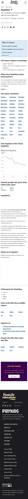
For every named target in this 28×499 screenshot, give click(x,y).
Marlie (20, 134)
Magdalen (21, 97)
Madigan (3, 114)
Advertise (7, 434)
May (19, 128)
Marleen (12, 114)
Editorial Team (9, 431)
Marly (11, 134)
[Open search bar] (25, 2)
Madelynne (4, 107)
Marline (3, 117)
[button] (11, 9)
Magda (12, 121)
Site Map (7, 441)
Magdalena (4, 100)
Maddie (12, 124)
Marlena (20, 114)
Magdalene (13, 97)
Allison (12, 312)
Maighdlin (12, 117)
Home (2, 7)
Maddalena (4, 134)
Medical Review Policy (10, 462)
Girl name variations (7, 52)
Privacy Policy (8, 449)
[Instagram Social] (10, 406)
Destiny (20, 312)
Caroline (12, 347)
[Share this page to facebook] (2, 27)
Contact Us (8, 437)
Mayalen (20, 100)
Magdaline (21, 131)
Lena (2, 131)
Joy (2, 315)
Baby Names (9, 7)
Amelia (3, 347)
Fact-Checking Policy (10, 455)
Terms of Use (8, 472)
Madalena (21, 107)
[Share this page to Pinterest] (5, 27)
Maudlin (20, 117)
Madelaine (13, 107)
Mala (2, 128)
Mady (20, 121)
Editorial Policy (8, 452)
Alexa (2, 312)
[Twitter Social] (7, 406)
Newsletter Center (10, 424)
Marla (2, 138)
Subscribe (13, 376)
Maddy (3, 124)
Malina (3, 121)
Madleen (12, 104)
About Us (7, 427)
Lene (11, 131)
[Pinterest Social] (3, 406)
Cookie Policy (8, 469)
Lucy (11, 350)
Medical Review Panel (10, 465)
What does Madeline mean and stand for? (12, 49)
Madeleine (4, 104)
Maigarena (13, 100)
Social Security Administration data (17, 209)
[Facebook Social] (5, 406)
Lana (11, 315)
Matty (20, 124)
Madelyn (12, 111)
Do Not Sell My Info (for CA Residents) (12, 477)
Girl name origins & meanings (9, 46)
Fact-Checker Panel (9, 459)
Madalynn (21, 104)
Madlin (20, 111)
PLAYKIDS (7, 444)
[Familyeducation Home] (9, 396)
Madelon (3, 111)
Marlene (3, 97)
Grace (2, 350)
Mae (11, 128)
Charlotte (21, 347)
